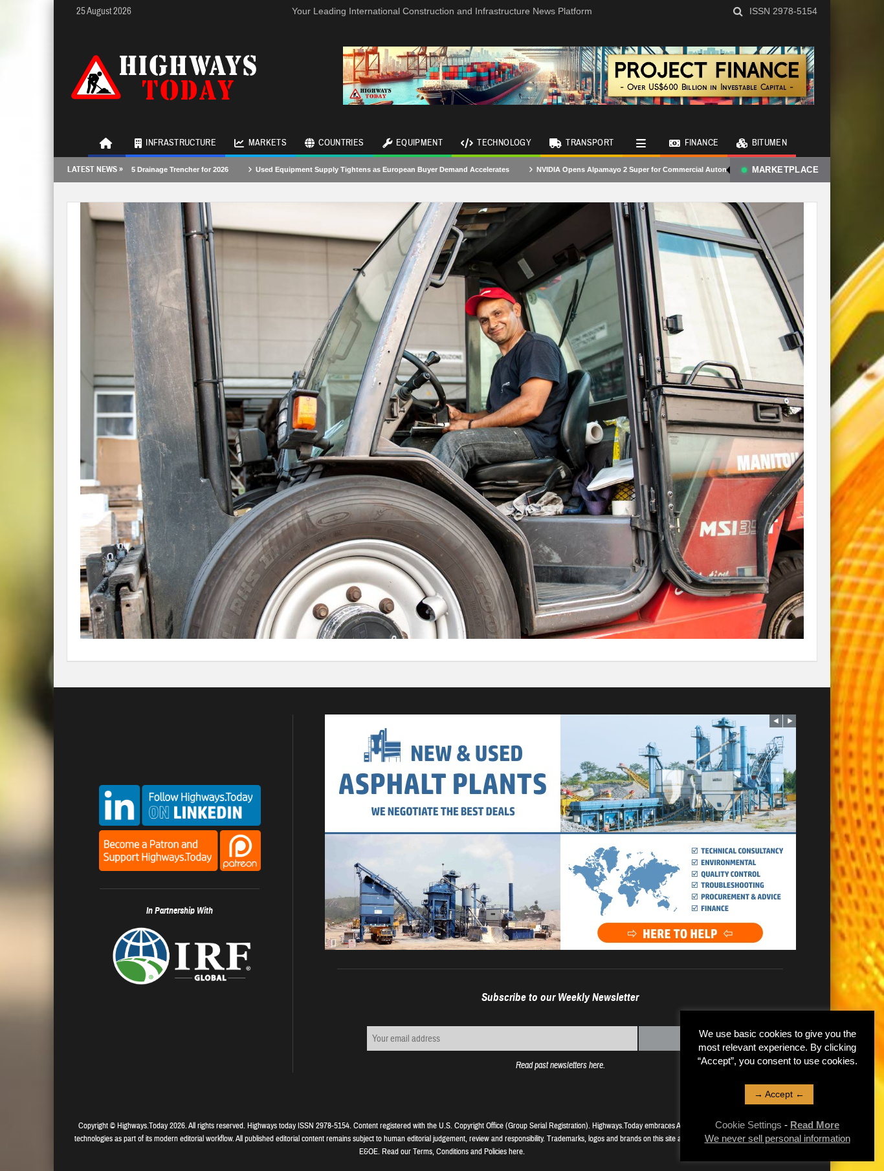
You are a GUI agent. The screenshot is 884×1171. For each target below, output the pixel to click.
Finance (701, 143)
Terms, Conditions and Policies (460, 1151)
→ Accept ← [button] (779, 1094)
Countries (341, 143)
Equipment (419, 143)
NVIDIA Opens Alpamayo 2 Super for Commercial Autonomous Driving (599, 169)
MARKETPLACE (785, 170)
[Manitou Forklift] (442, 419)
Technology (504, 143)
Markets (268, 143)
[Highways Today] (164, 75)
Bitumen (769, 143)
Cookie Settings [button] (748, 1124)
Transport (589, 143)
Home (107, 142)
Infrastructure (181, 143)
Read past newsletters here (559, 1065)
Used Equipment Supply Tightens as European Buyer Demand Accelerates (325, 169)
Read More (814, 1124)
